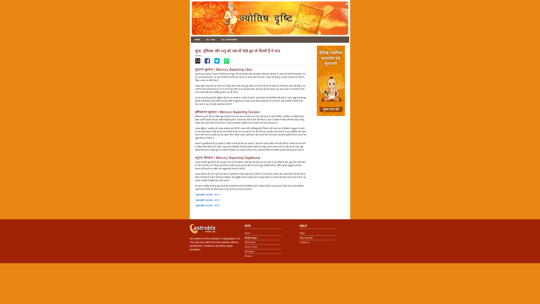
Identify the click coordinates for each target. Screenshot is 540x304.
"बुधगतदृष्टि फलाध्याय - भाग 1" (207, 195)
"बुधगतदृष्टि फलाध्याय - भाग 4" (207, 205)
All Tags (210, 40)
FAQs (302, 233)
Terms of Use (251, 247)
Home (197, 40)
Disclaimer (250, 251)
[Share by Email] (197, 60)
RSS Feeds (250, 242)
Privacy (248, 256)
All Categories (229, 40)
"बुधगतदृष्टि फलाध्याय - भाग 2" (207, 200)
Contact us (305, 242)
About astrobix (306, 238)
